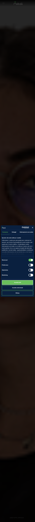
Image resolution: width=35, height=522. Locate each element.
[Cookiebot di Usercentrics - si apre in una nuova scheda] (22, 228)
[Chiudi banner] (32, 227)
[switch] (30, 265)
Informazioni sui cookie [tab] (26, 232)
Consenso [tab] (5, 232)
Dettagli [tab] (14, 232)
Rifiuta (17, 293)
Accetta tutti (17, 282)
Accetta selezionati (17, 287)
